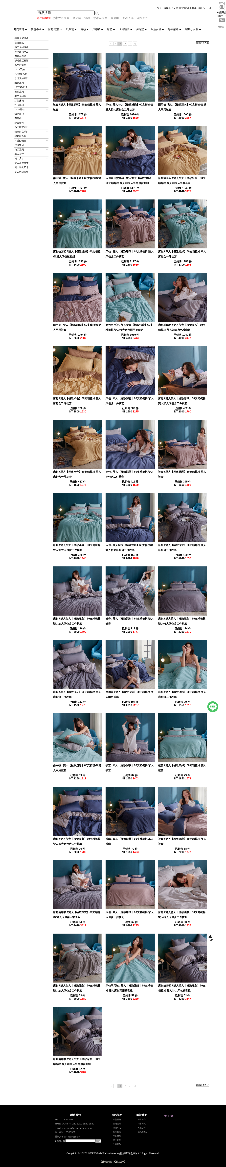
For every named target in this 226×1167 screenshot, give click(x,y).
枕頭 (83, 29)
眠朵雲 (77, 18)
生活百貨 (156, 29)
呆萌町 (115, 18)
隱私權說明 (143, 1132)
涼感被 (96, 29)
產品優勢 (117, 1119)
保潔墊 (140, 29)
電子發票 (117, 1140)
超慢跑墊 (142, 18)
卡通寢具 (124, 29)
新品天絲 (128, 18)
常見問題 (117, 1136)
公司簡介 (142, 1119)
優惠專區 (36, 29)
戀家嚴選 (173, 29)
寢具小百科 (191, 29)
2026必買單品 (21, 51)
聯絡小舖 (196, 8)
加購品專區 (20, 56)
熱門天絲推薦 (21, 47)
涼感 (87, 18)
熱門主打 (19, 29)
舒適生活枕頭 (21, 60)
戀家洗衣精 (100, 18)
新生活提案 (20, 65)
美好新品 (19, 43)
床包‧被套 (53, 29)
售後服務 (117, 1132)
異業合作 (142, 1128)
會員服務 (117, 1144)
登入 (159, 8)
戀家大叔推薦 (60, 18)
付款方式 (117, 1128)
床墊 (109, 29)
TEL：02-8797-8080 (64, 1119)
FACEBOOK (168, 1116)
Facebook (207, 8)
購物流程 (117, 1123)
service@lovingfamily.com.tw (78, 1128)
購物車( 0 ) (169, 8)
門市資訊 (185, 8)
